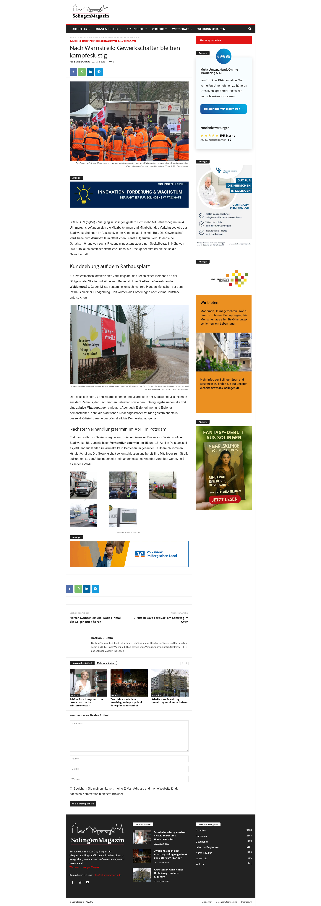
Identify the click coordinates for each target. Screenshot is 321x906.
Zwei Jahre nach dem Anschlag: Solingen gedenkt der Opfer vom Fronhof (127, 702)
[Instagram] (81, 882)
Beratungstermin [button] (223, 108)
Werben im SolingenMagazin (84, 867)
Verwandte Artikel (82, 663)
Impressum (246, 901)
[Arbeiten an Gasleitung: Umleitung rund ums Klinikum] (170, 683)
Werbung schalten (211, 29)
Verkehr (158, 29)
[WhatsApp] (82, 72)
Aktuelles (79, 29)
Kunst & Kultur (106, 29)
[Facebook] (73, 72)
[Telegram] (99, 72)
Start (72, 37)
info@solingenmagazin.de (107, 875)
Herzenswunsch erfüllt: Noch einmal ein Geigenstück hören (95, 619)
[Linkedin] (90, 72)
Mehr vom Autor (105, 663)
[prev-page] (182, 663)
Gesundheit (135, 29)
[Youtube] (88, 882)
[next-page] (187, 663)
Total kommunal (126, 41)
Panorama (110, 41)
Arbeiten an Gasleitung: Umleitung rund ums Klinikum (169, 700)
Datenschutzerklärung (226, 901)
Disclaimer (207, 901)
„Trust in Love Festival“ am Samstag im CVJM (161, 619)
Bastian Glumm (82, 61)
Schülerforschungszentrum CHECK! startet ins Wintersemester (86, 702)
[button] (250, 29)
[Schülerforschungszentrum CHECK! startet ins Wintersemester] (88, 683)
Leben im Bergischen (93, 41)
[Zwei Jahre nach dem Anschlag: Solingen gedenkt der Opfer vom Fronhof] (129, 683)
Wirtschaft (180, 29)
